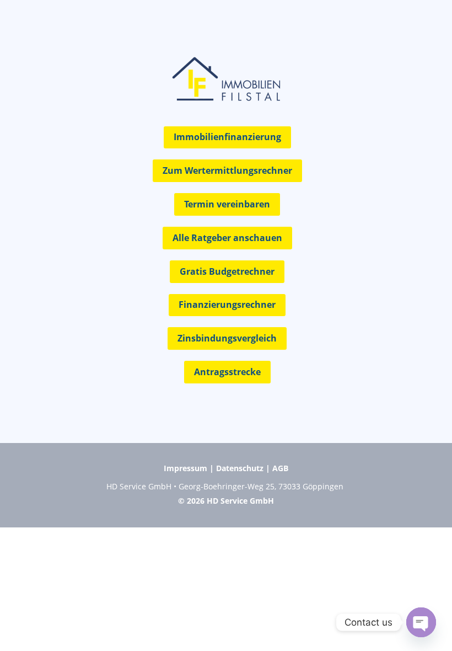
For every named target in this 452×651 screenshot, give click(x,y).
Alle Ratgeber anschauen (227, 238)
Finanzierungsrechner (227, 304)
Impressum (185, 468)
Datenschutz (239, 468)
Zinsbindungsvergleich (227, 338)
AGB (280, 468)
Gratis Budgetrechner (227, 271)
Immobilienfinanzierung (227, 137)
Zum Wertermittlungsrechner (227, 170)
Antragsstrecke (227, 372)
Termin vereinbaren (227, 204)
